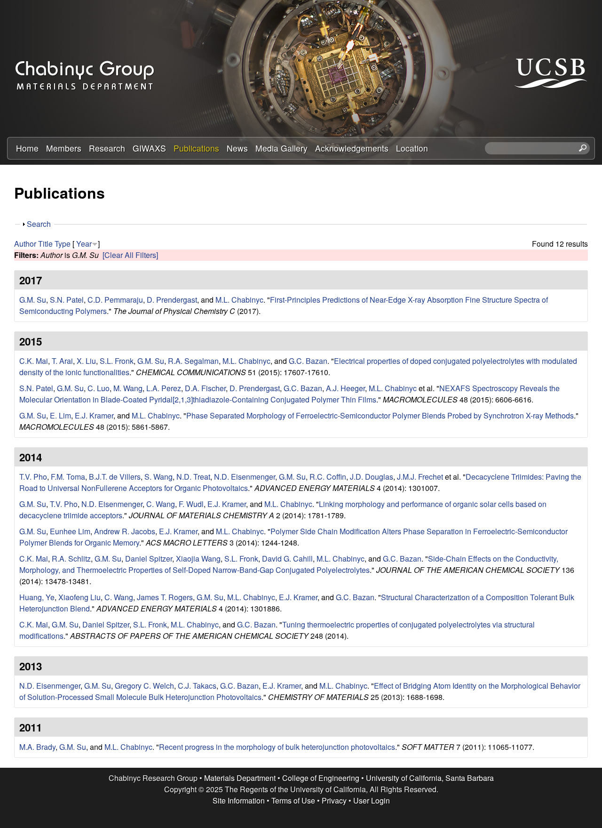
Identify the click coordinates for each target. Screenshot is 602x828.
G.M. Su (32, 299)
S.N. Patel (67, 299)
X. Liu (86, 360)
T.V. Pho (33, 476)
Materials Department (240, 777)
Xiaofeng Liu (79, 597)
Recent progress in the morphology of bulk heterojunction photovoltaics (277, 746)
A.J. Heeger (345, 388)
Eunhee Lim (70, 531)
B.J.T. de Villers (115, 476)
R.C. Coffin (327, 476)
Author (25, 243)
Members (63, 148)
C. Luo (98, 388)
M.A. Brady (37, 746)
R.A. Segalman (193, 360)
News (237, 148)
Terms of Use (293, 800)
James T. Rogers (165, 597)
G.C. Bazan (308, 360)
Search (39, 223)
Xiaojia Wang (198, 558)
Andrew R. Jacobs (124, 531)
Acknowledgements (351, 148)
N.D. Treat (193, 476)
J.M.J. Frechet (420, 476)
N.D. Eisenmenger (244, 476)
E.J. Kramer (94, 415)
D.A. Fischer (205, 388)
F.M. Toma (68, 476)
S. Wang (158, 476)
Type (63, 243)
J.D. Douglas (371, 476)
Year (84, 243)
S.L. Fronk (117, 360)
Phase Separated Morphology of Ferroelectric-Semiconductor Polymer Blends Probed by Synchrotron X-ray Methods (380, 415)
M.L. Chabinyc (239, 299)
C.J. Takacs (197, 685)
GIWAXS (149, 148)
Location (412, 148)
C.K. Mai (33, 360)
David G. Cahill (287, 558)
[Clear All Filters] (130, 254)
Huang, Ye (37, 597)
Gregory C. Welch (144, 685)
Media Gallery (281, 148)
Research (107, 148)
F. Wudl (191, 503)
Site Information (239, 800)
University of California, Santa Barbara (430, 777)
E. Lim (60, 415)
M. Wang (128, 388)
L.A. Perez (163, 388)
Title (45, 243)
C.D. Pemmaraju (115, 299)
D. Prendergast (172, 299)
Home (27, 148)
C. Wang (160, 503)
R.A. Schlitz (71, 558)
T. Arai (62, 360)
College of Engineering (320, 777)
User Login (371, 800)
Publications (196, 148)
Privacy (334, 800)
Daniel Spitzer (148, 558)
